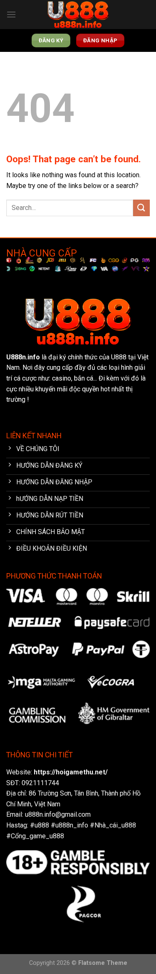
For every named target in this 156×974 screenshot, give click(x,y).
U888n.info (23, 357)
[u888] (78, 15)
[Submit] (141, 208)
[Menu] (11, 14)
